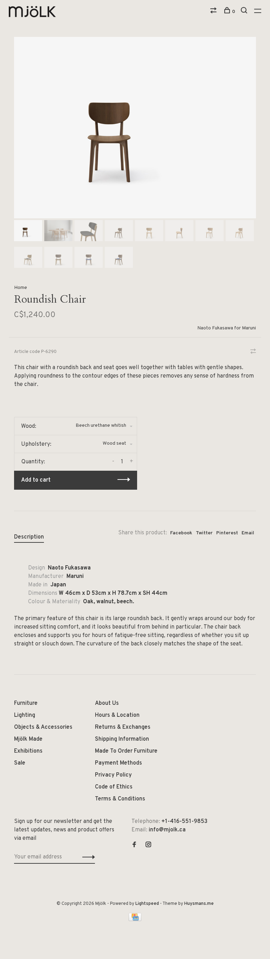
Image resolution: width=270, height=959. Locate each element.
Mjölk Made (28, 739)
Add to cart (36, 480)
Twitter (204, 533)
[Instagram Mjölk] (148, 845)
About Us (107, 703)
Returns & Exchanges (122, 727)
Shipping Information (122, 739)
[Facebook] (134, 845)
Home (20, 288)
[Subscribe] (86, 857)
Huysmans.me (199, 904)
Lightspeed (147, 904)
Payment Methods (118, 763)
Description (29, 537)
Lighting (24, 715)
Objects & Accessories (43, 727)
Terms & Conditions (120, 799)
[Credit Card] (135, 919)
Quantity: (33, 461)
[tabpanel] (135, 127)
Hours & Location (117, 715)
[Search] (245, 12)
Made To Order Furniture (126, 751)
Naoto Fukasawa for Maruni (226, 328)
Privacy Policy (113, 775)
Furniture (26, 703)
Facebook (181, 533)
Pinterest (227, 533)
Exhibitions (28, 751)
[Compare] (214, 12)
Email (248, 533)
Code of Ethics (114, 787)
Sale (19, 763)
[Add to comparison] (253, 352)
